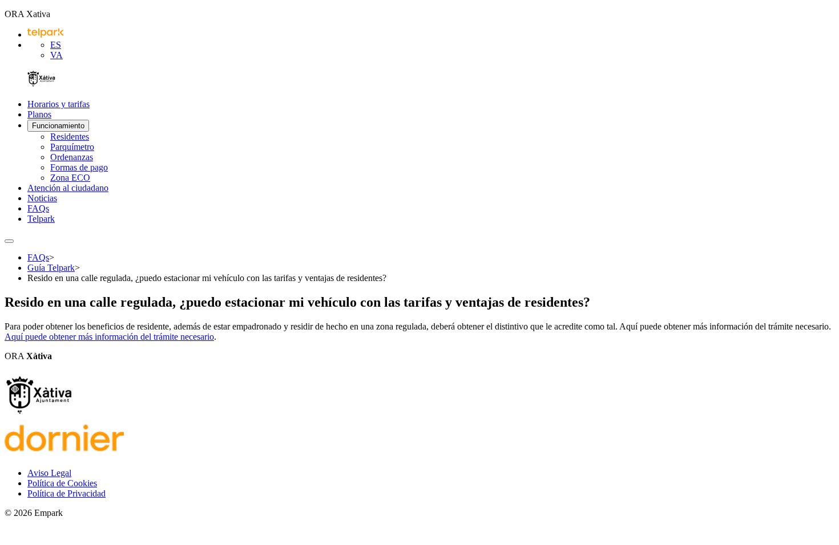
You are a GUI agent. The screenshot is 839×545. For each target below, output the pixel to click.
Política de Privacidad (66, 493)
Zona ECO (70, 177)
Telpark (41, 218)
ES (55, 45)
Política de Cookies (62, 483)
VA (56, 55)
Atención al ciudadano (67, 188)
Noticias (42, 198)
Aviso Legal (49, 473)
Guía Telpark (51, 267)
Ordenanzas (71, 157)
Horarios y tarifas (58, 104)
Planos (39, 114)
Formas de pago (79, 167)
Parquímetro (72, 147)
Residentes (69, 136)
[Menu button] (9, 241)
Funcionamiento (58, 125)
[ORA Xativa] (41, 85)
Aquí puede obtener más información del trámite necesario (109, 336)
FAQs (38, 208)
